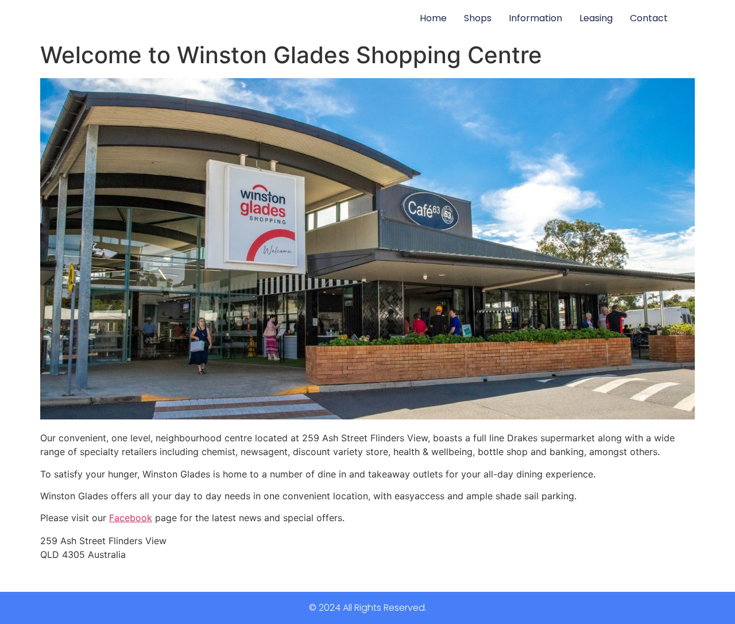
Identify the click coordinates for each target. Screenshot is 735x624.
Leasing (596, 18)
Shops (478, 18)
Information (535, 18)
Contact (649, 18)
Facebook (130, 517)
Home (433, 18)
